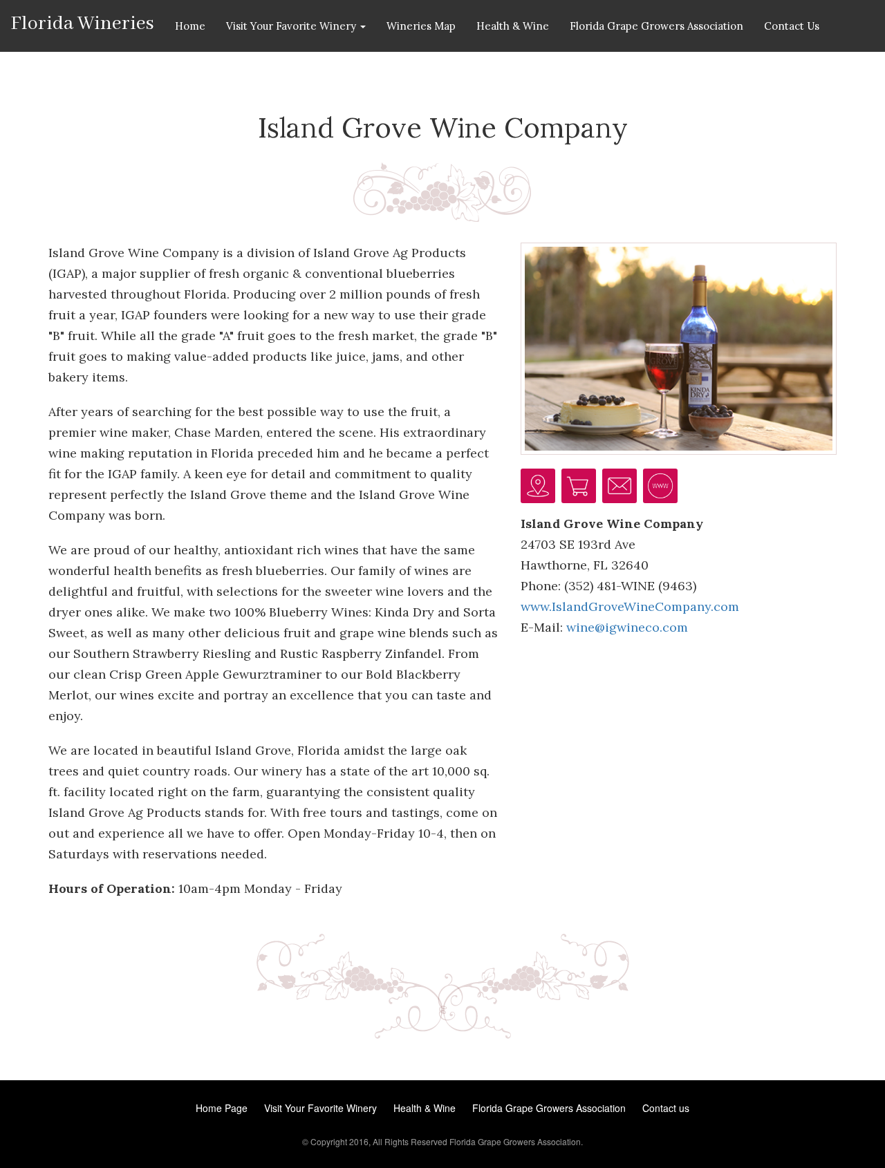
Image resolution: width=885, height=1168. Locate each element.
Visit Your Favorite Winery (320, 1108)
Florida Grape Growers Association (656, 25)
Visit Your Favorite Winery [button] (292, 25)
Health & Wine (512, 25)
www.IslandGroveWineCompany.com (630, 606)
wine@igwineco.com (627, 627)
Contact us (665, 1108)
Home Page (222, 1108)
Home (190, 25)
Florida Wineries (82, 23)
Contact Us (791, 25)
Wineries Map (421, 25)
